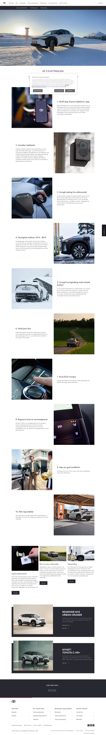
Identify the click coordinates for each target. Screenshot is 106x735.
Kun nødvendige (59, 90)
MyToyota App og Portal (39, 715)
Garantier (35, 719)
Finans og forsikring (32, 3)
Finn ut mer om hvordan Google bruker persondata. (56, 86)
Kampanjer (23, 3)
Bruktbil (14, 715)
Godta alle (70, 90)
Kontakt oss (79, 712)
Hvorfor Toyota (63, 3)
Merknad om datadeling (89, 733)
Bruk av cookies (79, 730)
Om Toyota (79, 715)
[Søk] (94, 3)
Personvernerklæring (89, 730)
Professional (43, 3)
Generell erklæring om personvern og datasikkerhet (62, 730)
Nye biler (14, 712)
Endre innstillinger (38, 90)
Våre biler (11, 3)
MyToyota (101, 3)
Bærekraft (79, 719)
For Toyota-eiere (52, 3)
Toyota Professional (60, 715)
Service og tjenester (38, 712)
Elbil (17, 3)
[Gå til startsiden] (4, 2)
